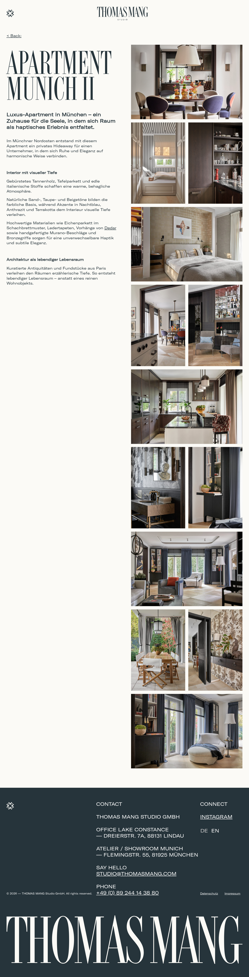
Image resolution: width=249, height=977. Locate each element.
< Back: (14, 35)
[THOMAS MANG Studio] (10, 13)
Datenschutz (209, 893)
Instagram (216, 817)
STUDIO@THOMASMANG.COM (136, 874)
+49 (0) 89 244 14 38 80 (127, 893)
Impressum (232, 893)
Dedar (110, 228)
